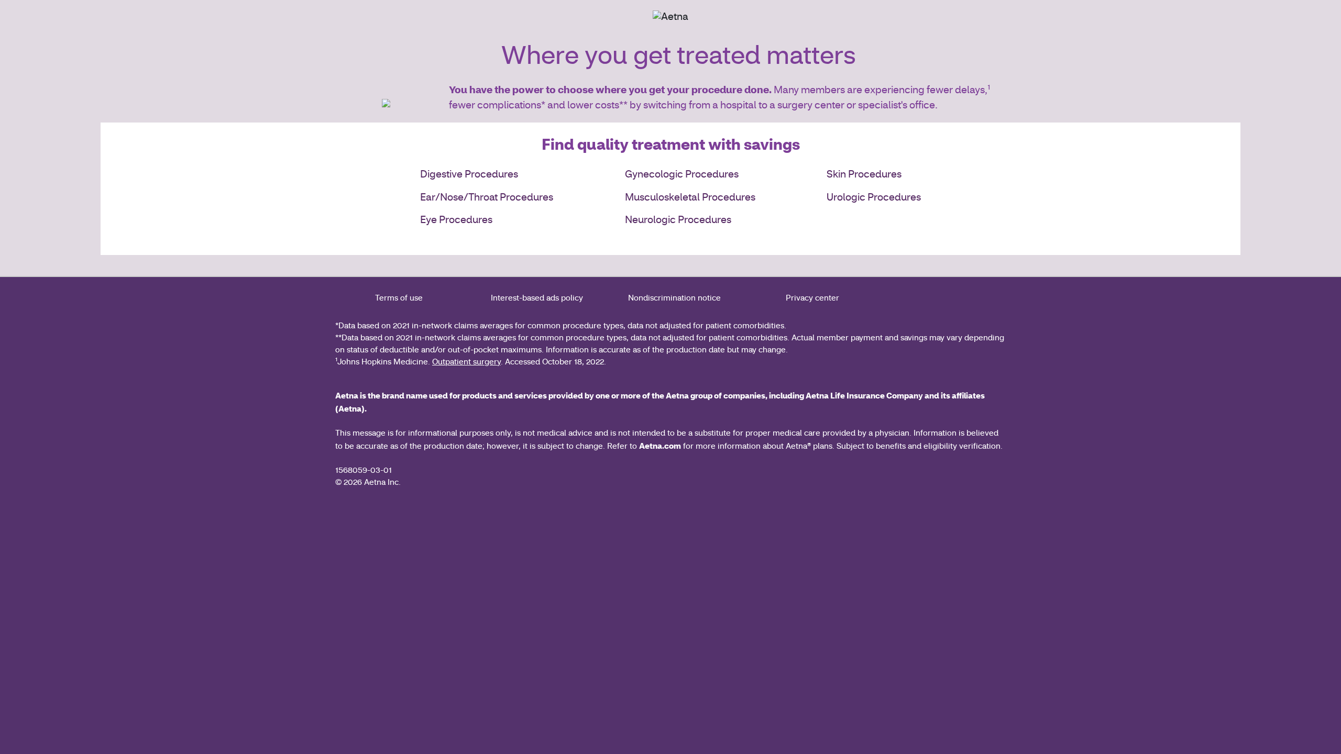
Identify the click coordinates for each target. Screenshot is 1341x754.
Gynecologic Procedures (682, 175)
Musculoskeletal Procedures (690, 198)
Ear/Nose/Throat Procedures (486, 198)
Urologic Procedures (874, 198)
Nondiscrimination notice (674, 299)
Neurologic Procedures (678, 221)
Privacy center (812, 299)
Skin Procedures (864, 175)
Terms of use (399, 299)
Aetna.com (660, 445)
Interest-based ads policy (537, 299)
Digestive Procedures (469, 175)
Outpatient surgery (466, 363)
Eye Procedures (456, 221)
